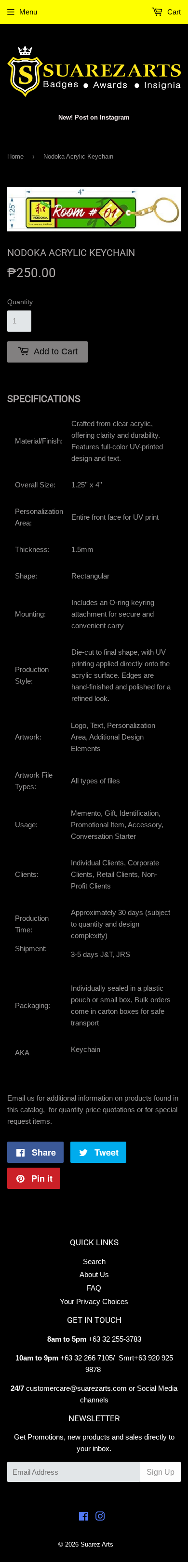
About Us (94, 1274)
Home (15, 156)
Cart (173, 12)
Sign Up (161, 1472)
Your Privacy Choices (94, 1301)
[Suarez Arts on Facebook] (84, 1517)
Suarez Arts (97, 1544)
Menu (28, 12)
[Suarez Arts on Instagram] (100, 1517)
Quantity (20, 302)
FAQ (94, 1288)
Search (94, 1261)
